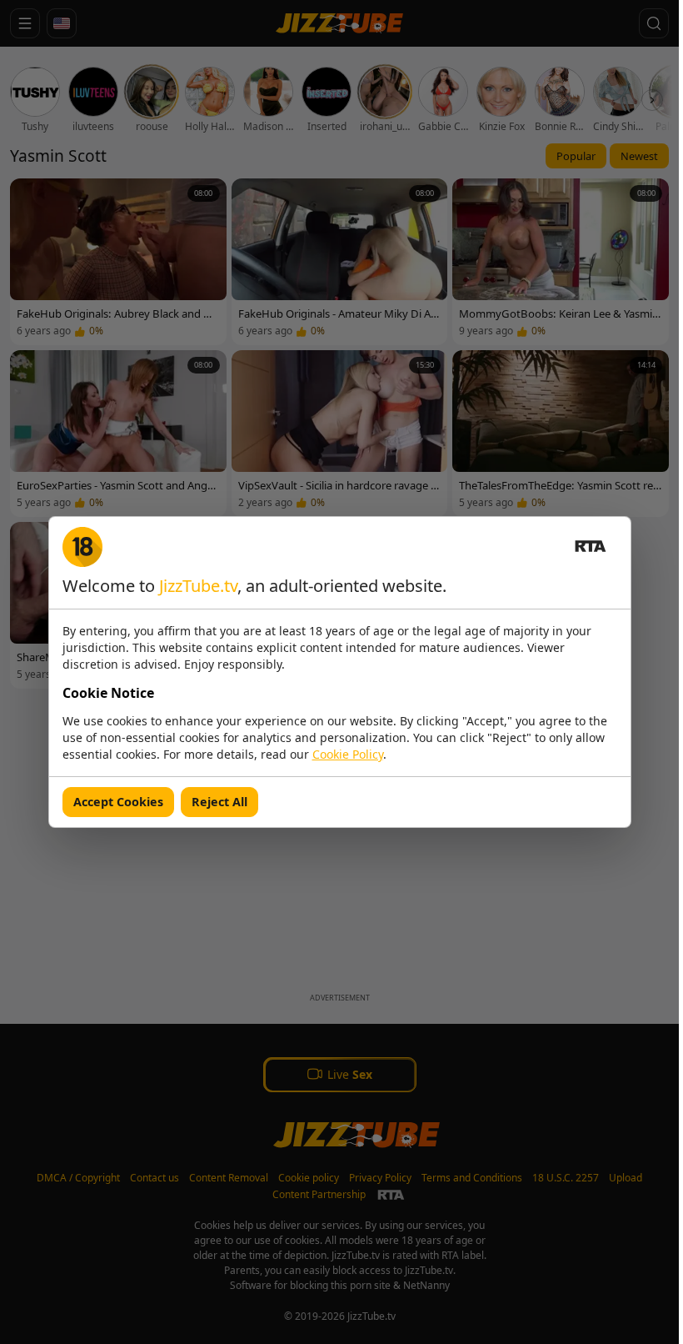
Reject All (219, 802)
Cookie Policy (347, 754)
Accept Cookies (118, 802)
